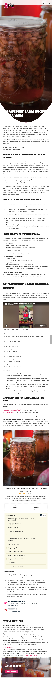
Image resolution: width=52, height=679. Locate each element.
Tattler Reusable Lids (9, 416)
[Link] (9, 3)
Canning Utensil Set (8, 412)
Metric (44, 515)
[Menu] (43, 3)
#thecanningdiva (13, 605)
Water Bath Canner (8, 414)
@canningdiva (15, 603)
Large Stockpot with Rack (23, 414)
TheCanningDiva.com (32, 655)
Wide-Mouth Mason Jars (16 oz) (12, 410)
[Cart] (49, 3)
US (41, 515)
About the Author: (8, 648)
